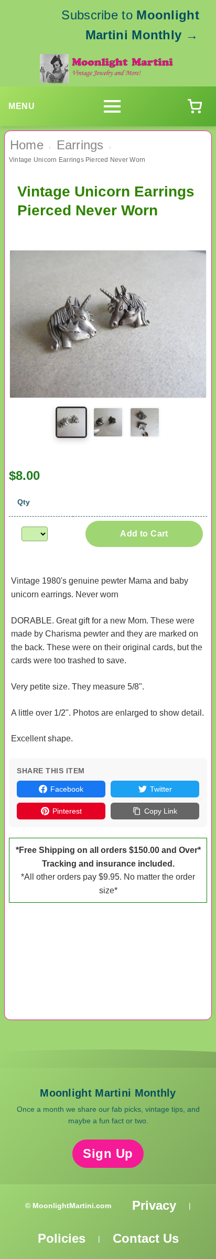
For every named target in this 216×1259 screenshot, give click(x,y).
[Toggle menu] (112, 106)
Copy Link (160, 811)
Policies (61, 1238)
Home (27, 145)
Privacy (154, 1205)
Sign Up (108, 1153)
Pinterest (67, 811)
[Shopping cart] (194, 106)
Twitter (161, 789)
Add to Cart (144, 533)
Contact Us (146, 1238)
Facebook (66, 789)
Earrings (80, 145)
